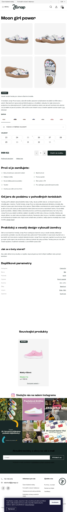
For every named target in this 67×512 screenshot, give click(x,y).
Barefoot (63, 286)
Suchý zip (63, 294)
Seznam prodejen (49, 488)
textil (64, 275)
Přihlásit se (57, 457)
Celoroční (63, 268)
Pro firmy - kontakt (49, 485)
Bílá (65, 272)
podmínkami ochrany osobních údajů (43, 462)
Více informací (29, 505)
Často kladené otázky (8, 1)
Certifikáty (47, 491)
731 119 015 (8, 479)
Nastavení (11, 509)
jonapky (8, 488)
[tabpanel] (5, 119)
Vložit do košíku (56, 153)
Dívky (61, 290)
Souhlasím (55, 502)
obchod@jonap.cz (11, 483)
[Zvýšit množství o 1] (45, 153)
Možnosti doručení (7, 158)
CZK (62, 1)
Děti (64, 290)
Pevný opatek (61, 279)
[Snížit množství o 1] (37, 153)
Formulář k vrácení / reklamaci (25, 1)
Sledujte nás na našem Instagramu (36, 395)
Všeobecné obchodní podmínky (32, 491)
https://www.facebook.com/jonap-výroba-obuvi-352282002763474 (3, 488)
